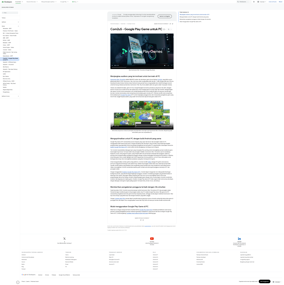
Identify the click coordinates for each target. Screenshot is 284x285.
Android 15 (155, 259)
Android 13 (155, 264)
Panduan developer (201, 257)
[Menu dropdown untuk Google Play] (69, 2)
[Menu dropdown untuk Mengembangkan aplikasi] (57, 2)
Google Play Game (126, 95)
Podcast (23, 269)
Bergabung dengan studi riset (247, 262)
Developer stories (8, 7)
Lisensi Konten (148, 226)
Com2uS (160, 79)
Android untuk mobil (114, 262)
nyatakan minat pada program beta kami (137, 213)
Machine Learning (69, 257)
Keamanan (24, 259)
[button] (9, 22)
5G (66, 266)
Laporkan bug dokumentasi (246, 257)
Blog (75, 1)
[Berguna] (170, 24)
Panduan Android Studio (202, 254)
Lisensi (27, 281)
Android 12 (155, 266)
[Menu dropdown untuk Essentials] (23, 2)
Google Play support (245, 259)
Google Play (63, 1)
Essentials (18, 1)
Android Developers (114, 23)
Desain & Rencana (31, 1)
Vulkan (149, 162)
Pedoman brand (35, 281)
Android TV (111, 264)
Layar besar (111, 254)
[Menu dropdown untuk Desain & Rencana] (38, 2)
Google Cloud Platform (64, 275)
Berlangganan (264, 281)
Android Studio (273, 1)
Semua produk (76, 275)
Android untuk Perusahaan (28, 257)
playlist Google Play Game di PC (118, 147)
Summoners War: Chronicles (117, 79)
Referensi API (200, 259)
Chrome (47, 275)
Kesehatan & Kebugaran (71, 259)
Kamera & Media (69, 262)
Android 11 (155, 269)
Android (24, 254)
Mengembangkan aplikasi (48, 1)
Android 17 (155, 254)
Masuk (280, 1)
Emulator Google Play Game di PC (131, 172)
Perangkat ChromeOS (114, 259)
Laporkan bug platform (245, 254)
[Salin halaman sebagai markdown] (168, 29)
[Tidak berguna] (172, 24)
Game (66, 254)
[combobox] (244, 1)
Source (23, 262)
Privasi (66, 264)
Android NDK (200, 264)
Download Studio (201, 262)
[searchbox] (10, 13)
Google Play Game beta (146, 210)
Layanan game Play (120, 198)
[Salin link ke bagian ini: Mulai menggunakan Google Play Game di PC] (149, 207)
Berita (23, 264)
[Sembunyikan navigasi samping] (17, 282)
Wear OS (111, 257)
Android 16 (155, 257)
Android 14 (155, 262)
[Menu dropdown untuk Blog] (78, 2)
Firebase (54, 275)
